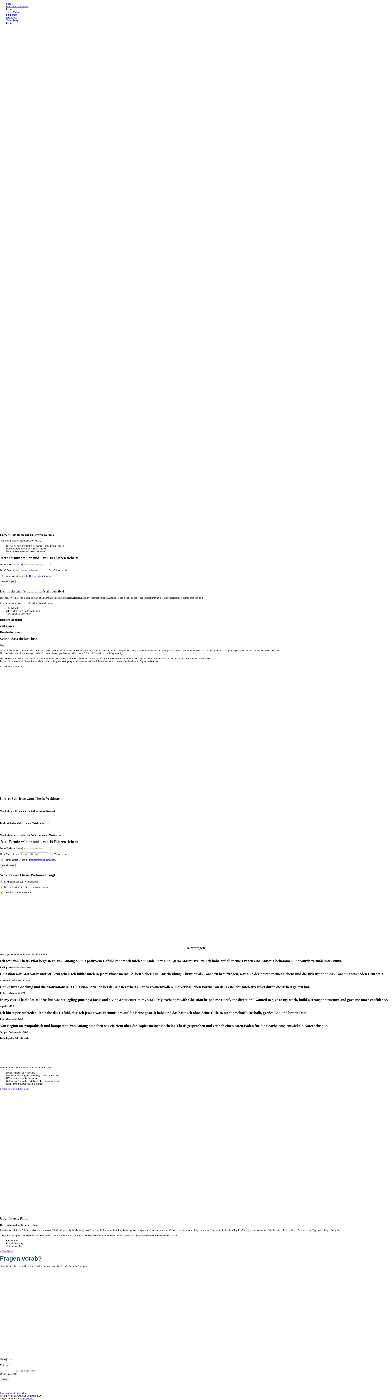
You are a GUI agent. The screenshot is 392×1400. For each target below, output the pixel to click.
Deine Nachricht (8, 1374)
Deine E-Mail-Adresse (11, 564)
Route (9, 9)
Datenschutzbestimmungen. (42, 576)
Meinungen (11, 17)
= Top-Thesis (6, 1251)
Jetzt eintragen (7, 581)
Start (8, 3)
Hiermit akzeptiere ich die (30, 576)
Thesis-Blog (12, 20)
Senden (4, 1379)
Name (3, 1359)
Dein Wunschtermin (9, 570)
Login (9, 23)
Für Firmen (11, 14)
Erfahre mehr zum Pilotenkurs (14, 1089)
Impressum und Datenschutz (13, 1393)
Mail (2, 1365)
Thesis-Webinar (13, 12)
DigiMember (27, 1398)
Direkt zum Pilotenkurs (17, 6)
